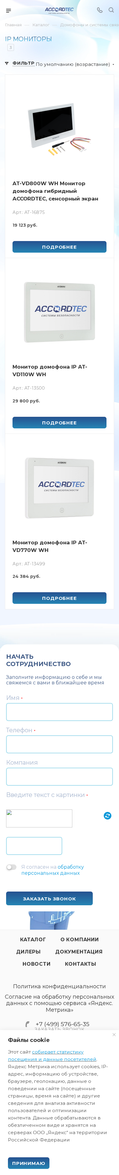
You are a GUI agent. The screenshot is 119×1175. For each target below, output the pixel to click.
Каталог (33, 940)
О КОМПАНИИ (79, 940)
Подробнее (59, 247)
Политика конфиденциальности (59, 986)
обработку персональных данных (52, 870)
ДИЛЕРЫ (28, 952)
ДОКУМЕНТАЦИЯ (79, 952)
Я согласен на (52, 870)
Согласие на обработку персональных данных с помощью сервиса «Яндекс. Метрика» (59, 1003)
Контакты (80, 964)
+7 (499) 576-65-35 (62, 1024)
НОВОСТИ (37, 964)
